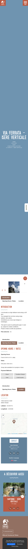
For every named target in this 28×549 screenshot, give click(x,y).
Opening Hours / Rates (9, 301)
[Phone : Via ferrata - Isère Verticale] (10, 453)
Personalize (20, 544)
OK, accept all (11, 544)
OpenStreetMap (15, 433)
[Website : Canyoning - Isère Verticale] (17, 508)
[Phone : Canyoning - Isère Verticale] (10, 508)
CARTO (25, 433)
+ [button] (3, 415)
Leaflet (9, 433)
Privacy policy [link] (15, 546)
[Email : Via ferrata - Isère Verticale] (14, 453)
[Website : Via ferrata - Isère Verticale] (17, 453)
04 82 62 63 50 (8, 531)
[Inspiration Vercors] (26, 207)
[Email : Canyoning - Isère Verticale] (14, 508)
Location (21, 301)
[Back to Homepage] (3, 3)
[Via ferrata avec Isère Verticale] (14, 288)
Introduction (6, 339)
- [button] (3, 417)
